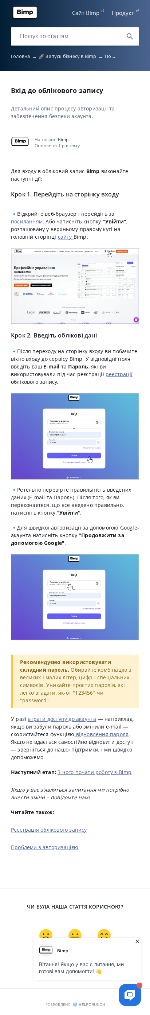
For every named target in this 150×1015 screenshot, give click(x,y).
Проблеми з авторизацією (45, 847)
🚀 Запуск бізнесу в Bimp (71, 56)
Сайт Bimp (85, 12)
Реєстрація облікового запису (49, 829)
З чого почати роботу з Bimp (94, 772)
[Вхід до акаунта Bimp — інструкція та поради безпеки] (25, 18)
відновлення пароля (101, 734)
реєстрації (119, 374)
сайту (66, 236)
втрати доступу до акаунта (62, 718)
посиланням (27, 221)
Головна (24, 56)
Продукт (123, 12)
